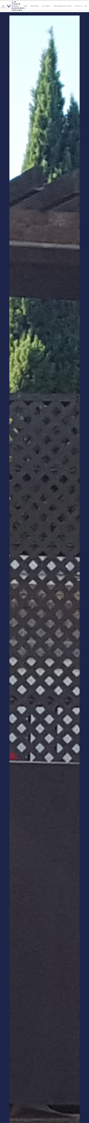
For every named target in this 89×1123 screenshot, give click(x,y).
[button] (3, 6)
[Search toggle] (86, 6)
